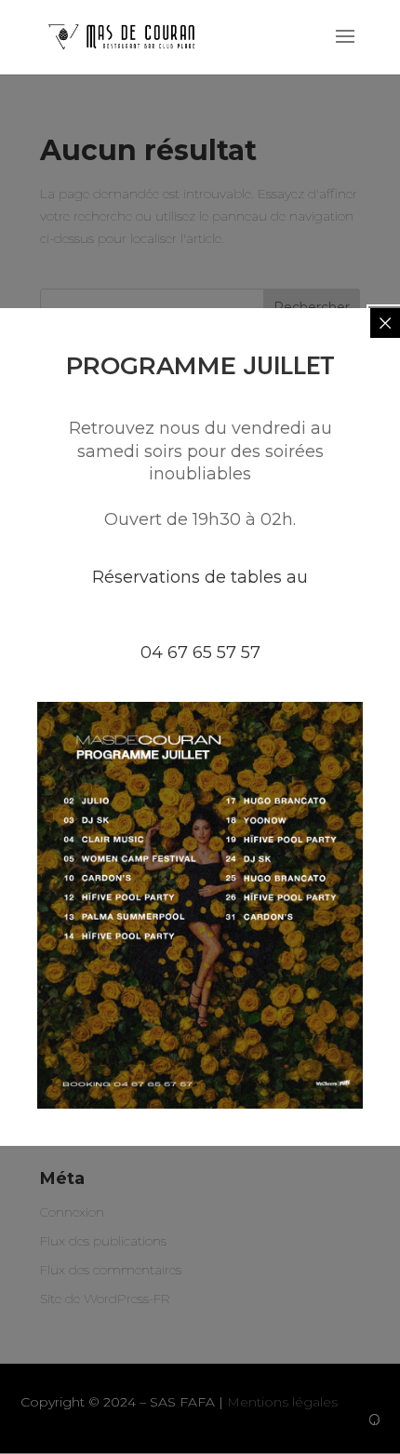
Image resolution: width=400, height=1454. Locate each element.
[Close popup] (385, 323)
